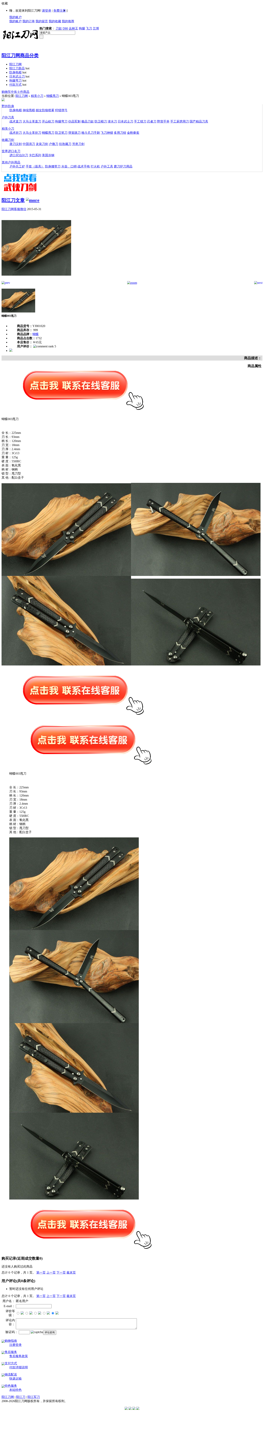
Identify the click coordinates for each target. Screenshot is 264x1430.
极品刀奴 (87, 121)
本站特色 (15, 1389)
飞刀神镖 (107, 132)
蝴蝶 (35, 334)
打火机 (95, 166)
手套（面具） (35, 166)
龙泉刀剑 (42, 144)
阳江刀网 (15, 64)
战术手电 (83, 166)
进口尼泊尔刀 (18, 155)
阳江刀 (20, 1397)
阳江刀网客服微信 (14, 209)
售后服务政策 (18, 1356)
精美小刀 (37, 96)
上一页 (51, 1272)
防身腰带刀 (52, 166)
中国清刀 (29, 144)
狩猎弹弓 (61, 110)
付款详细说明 (18, 1367)
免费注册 (59, 10)
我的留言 (42, 21)
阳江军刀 (33, 1397)
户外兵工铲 (17, 166)
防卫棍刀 (101, 121)
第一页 (41, 1272)
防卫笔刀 (61, 132)
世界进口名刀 (11, 151)
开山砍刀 (48, 121)
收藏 (5, 3)
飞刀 (89, 28)
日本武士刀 (17, 76)
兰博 (96, 28)
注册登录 (15, 1344)
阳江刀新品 (17, 68)
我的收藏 (55, 21)
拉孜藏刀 (65, 144)
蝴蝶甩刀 (52, 96)
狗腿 (82, 28)
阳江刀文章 (13, 200)
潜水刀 (112, 121)
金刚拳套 (133, 132)
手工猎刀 (140, 121)
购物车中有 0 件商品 (15, 91)
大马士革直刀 (32, 121)
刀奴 (59, 28)
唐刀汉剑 (15, 144)
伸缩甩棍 (29, 110)
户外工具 (107, 166)
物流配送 (11, 1374)
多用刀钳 (120, 132)
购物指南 (11, 1340)
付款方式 (15, 84)
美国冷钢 (48, 155)
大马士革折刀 (32, 132)
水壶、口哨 (69, 166)
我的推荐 (68, 21)
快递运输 (15, 1378)
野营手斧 (163, 121)
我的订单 (28, 21)
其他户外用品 (11, 162)
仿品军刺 (74, 121)
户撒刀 (53, 144)
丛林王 (73, 28)
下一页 (61, 1272)
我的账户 (15, 17)
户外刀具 (8, 117)
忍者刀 (151, 121)
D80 (65, 28)
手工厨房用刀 (179, 121)
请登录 (46, 10)
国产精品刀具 (199, 121)
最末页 (71, 1272)
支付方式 (11, 1363)
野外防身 (8, 106)
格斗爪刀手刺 (90, 132)
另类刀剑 (78, 144)
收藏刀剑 (8, 140)
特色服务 (11, 1385)
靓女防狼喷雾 (45, 110)
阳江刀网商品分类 (20, 55)
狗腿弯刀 (15, 80)
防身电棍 (15, 72)
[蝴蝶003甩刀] (36, 280)
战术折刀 (15, 132)
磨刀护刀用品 (123, 166)
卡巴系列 (35, 155)
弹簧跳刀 (74, 132)
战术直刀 (15, 121)
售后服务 (11, 1352)
